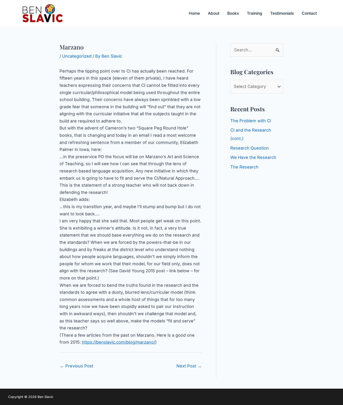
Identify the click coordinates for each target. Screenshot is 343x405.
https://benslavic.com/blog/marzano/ (118, 342)
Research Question (249, 148)
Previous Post (76, 365)
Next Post (189, 365)
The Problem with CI (250, 120)
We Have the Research (253, 157)
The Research (244, 166)
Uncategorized (76, 56)
